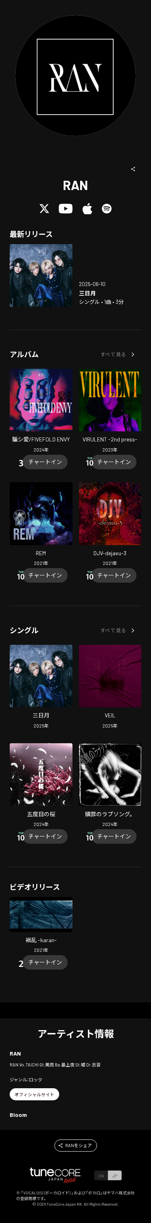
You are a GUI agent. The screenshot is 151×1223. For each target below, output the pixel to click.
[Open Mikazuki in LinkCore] (41, 275)
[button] (133, 169)
